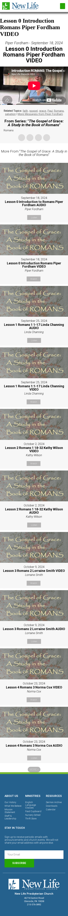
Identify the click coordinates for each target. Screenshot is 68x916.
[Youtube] (46, 783)
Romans (59, 110)
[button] (62, 6)
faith (25, 110)
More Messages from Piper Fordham (40, 114)
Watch (33, 279)
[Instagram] (34, 783)
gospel (33, 110)
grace (42, 110)
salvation (10, 114)
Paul (50, 110)
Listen (34, 217)
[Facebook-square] (21, 783)
